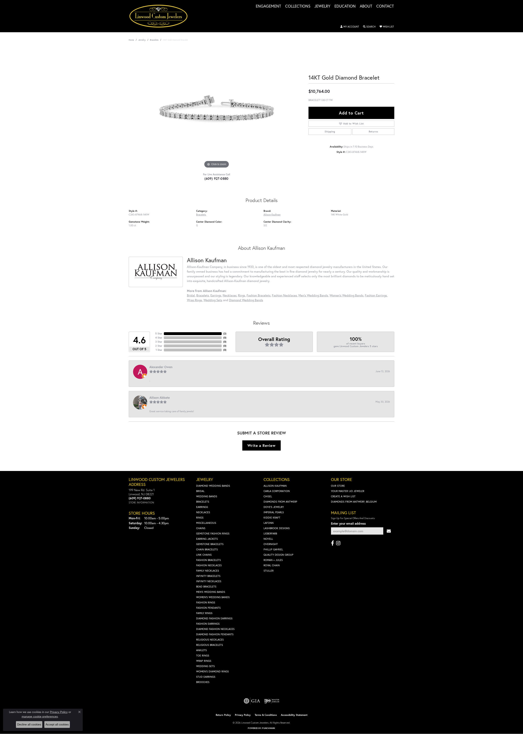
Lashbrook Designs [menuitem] (277, 528)
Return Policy (223, 714)
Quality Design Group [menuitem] (278, 554)
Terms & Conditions (266, 714)
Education (345, 6)
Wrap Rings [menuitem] (203, 661)
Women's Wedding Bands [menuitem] (213, 597)
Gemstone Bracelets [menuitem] (210, 544)
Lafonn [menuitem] (269, 523)
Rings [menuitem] (199, 517)
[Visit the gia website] (252, 701)
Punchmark (268, 728)
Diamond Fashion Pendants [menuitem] (215, 634)
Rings (241, 295)
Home (131, 40)
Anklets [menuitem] (201, 650)
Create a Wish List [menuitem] (343, 496)
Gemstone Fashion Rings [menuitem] (212, 533)
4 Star (158, 337)
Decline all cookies (29, 724)
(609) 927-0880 (217, 178)
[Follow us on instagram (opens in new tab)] (338, 543)
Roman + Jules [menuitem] (273, 560)
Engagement (268, 6)
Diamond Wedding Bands (246, 300)
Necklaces (230, 295)
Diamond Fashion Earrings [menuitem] (214, 618)
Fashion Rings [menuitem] (205, 602)
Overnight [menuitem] (271, 544)
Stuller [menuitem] (269, 570)
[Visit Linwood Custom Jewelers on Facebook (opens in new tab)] (332, 543)
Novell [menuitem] (268, 539)
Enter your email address (348, 523)
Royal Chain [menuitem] (272, 565)
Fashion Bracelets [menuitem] (208, 560)
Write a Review (261, 445)
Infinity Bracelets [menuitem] (208, 576)
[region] (216, 108)
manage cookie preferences (40, 716)
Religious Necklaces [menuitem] (210, 639)
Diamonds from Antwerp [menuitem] (280, 501)
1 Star (159, 349)
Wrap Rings (194, 300)
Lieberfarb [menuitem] (270, 533)
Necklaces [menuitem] (203, 512)
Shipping (330, 131)
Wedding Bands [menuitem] (206, 496)
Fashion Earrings (376, 295)
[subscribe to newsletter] (388, 531)
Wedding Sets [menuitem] (205, 666)
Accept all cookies (57, 724)
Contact (385, 6)
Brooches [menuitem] (202, 682)
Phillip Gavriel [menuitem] (273, 549)
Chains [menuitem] (200, 528)
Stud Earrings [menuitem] (205, 676)
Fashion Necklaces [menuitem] (209, 565)
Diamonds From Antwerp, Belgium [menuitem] (354, 501)
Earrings (215, 295)
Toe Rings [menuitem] (202, 655)
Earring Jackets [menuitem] (207, 539)
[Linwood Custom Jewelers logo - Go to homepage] (160, 16)
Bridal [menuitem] (200, 491)
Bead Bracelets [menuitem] (206, 586)
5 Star (158, 333)
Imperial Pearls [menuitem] (274, 512)
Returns (373, 131)
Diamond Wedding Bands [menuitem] (213, 485)
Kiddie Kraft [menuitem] (272, 517)
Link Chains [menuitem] (204, 554)
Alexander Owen (160, 367)
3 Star (158, 341)
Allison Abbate (159, 397)
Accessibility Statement (294, 714)
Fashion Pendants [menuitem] (208, 608)
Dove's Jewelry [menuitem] (274, 507)
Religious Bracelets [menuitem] (209, 645)
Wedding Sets (212, 300)
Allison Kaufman (272, 214)
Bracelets (154, 40)
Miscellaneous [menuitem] (206, 523)
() (224, 333)
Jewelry (322, 6)
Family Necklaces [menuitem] (207, 570)
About (366, 6)
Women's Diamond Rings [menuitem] (212, 671)
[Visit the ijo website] (271, 701)
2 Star (158, 345)
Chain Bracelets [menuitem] (207, 549)
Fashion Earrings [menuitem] (208, 623)
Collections (297, 6)
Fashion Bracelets (258, 295)
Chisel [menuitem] (268, 496)
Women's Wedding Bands (346, 295)
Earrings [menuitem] (202, 507)
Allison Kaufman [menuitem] (275, 485)
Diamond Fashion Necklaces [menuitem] (215, 629)
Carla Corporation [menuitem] (277, 491)
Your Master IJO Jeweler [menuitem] (347, 491)
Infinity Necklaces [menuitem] (208, 581)
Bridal (191, 295)
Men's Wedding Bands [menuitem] (210, 592)
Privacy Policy (243, 714)
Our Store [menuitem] (338, 485)
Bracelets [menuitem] (202, 501)
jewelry (142, 40)
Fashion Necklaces (284, 295)
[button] (349, 27)
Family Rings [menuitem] (204, 613)
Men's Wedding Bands (313, 295)
